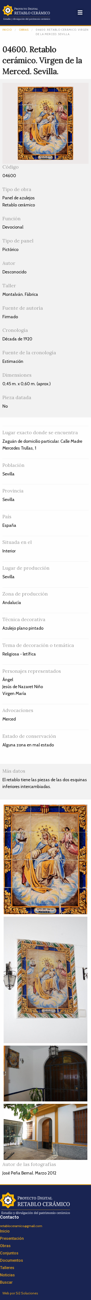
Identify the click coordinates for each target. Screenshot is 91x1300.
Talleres (7, 1267)
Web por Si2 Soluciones (20, 1293)
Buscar (6, 1282)
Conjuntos (9, 1253)
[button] (80, 13)
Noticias (7, 1275)
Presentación (12, 1238)
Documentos (11, 1260)
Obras (24, 29)
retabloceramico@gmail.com (21, 1226)
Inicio (7, 29)
